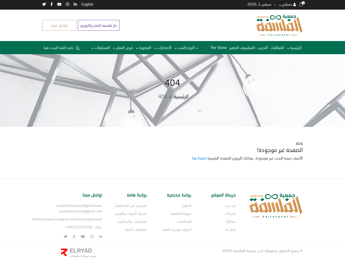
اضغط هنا (199, 158)
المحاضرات (183, 221)
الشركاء (230, 213)
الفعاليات (277, 47)
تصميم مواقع (88, 256)
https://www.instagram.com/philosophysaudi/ (67, 219)
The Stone (218, 47)
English (87, 4)
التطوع (186, 205)
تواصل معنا (59, 25)
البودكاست (186, 47)
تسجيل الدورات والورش (131, 213)
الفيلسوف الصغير (242, 47)
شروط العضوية (181, 213)
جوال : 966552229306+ (83, 227)
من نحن (230, 205)
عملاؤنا (231, 221)
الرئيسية (296, 47)
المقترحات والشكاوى (132, 221)
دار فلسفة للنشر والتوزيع (98, 25)
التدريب (262, 47)
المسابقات (102, 47)
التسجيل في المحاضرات (130, 205)
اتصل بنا (231, 229)
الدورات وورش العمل (176, 229)
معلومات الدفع (136, 229)
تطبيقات (75, 256)
